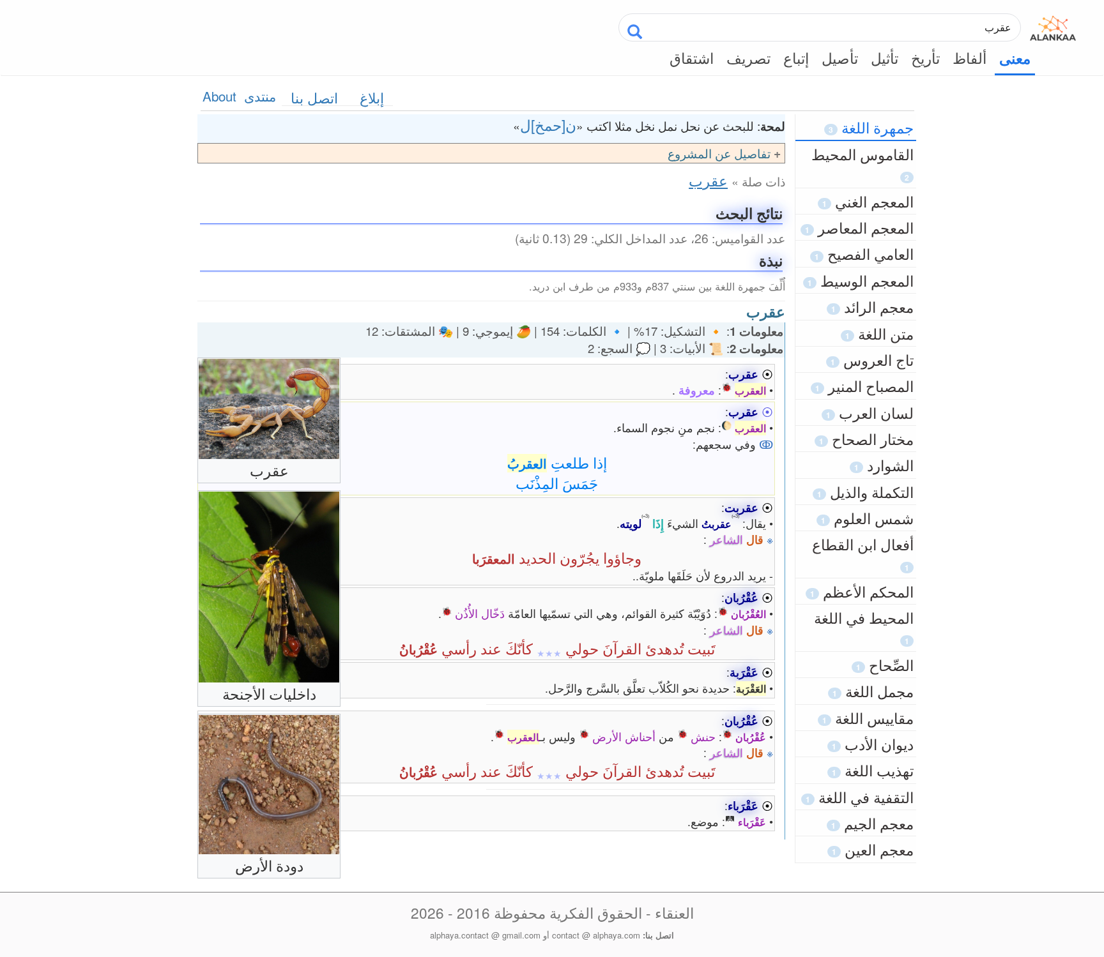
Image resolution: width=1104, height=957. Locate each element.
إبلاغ (372, 97)
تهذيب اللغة (873, 770)
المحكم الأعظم (862, 591)
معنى (1015, 58)
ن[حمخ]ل (548, 124)
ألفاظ (969, 57)
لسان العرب (870, 412)
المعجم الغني (868, 201)
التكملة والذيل (865, 491)
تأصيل (840, 57)
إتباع (796, 57)
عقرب (708, 180)
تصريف (748, 57)
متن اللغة (879, 333)
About (219, 95)
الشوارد (884, 465)
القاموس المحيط (862, 163)
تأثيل (884, 57)
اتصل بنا (314, 97)
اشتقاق (692, 57)
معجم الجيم (872, 823)
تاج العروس (872, 359)
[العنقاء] (1052, 25)
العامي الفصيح (864, 253)
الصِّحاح (885, 664)
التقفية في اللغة (860, 797)
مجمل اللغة (873, 691)
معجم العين (873, 849)
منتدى (260, 95)
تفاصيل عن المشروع (719, 153)
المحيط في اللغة (864, 626)
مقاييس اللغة (868, 717)
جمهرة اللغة (871, 127)
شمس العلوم (867, 518)
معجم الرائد (872, 306)
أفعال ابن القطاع (863, 553)
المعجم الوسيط (861, 280)
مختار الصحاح (866, 438)
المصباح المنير (864, 385)
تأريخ (925, 57)
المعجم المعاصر (859, 227)
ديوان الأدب (873, 744)
